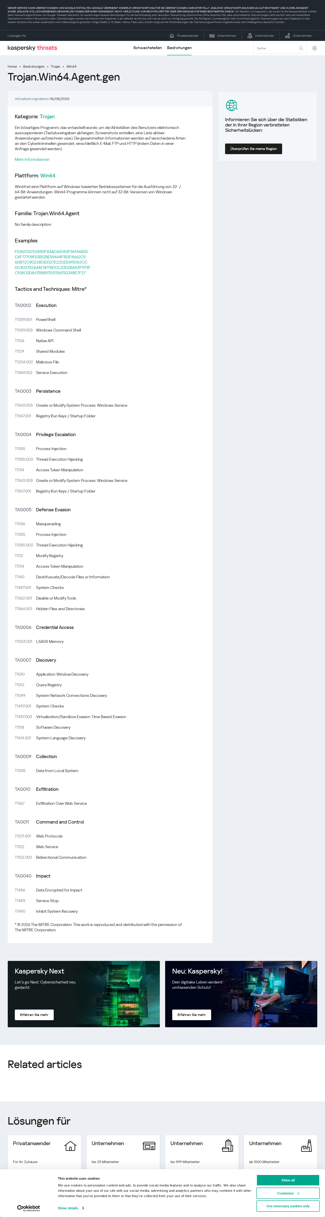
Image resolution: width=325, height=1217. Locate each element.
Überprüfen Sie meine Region (253, 149)
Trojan (55, 66)
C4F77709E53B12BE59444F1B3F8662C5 (50, 257)
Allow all (288, 1180)
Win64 (71, 66)
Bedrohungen (179, 47)
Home (12, 66)
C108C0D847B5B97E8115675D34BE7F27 (50, 272)
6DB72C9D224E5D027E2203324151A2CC (51, 262)
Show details (68, 1208)
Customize (285, 1193)
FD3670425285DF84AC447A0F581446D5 (51, 251)
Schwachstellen (147, 47)
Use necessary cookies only (288, 1206)
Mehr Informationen (32, 159)
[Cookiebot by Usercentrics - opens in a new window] (28, 1208)
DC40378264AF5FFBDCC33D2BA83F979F (52, 267)
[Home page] (34, 48)
